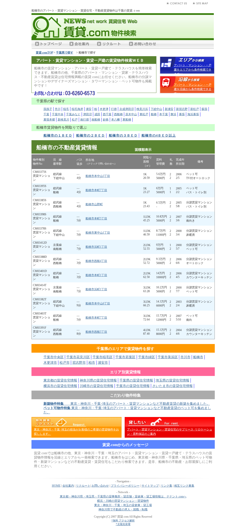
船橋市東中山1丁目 (98, 232)
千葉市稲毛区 (102, 357)
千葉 (46, 114)
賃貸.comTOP (44, 52)
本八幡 (115, 119)
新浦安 (169, 109)
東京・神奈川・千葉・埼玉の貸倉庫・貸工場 (123, 505)
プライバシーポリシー (125, 485)
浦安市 (103, 362)
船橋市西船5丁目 (96, 331)
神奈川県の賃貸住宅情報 (98, 380)
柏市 (91, 362)
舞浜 (173, 114)
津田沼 (87, 114)
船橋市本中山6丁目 (98, 303)
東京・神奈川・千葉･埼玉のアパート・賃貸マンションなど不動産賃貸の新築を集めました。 (126, 403)
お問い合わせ (100, 485)
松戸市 (65, 362)
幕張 (182, 114)
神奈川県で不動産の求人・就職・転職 (123, 509)
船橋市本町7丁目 (96, 190)
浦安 (89, 109)
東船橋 (127, 119)
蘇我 (204, 109)
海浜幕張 (193, 114)
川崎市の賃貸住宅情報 (96, 386)
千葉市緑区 (146, 357)
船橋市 (198, 357)
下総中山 (156, 109)
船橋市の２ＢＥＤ (90, 135)
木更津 (104, 109)
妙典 (106, 119)
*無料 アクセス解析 (123, 520)
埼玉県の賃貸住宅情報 (172, 380)
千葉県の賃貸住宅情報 (136, 380)
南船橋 (96, 119)
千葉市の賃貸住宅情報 (133, 386)
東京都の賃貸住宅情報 (60, 380)
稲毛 (66, 109)
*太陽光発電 (123, 524)
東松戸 (144, 114)
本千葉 (163, 114)
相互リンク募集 (184, 485)
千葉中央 (57, 114)
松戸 (75, 119)
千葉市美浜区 (168, 357)
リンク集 (166, 485)
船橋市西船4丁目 (96, 261)
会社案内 (68, 485)
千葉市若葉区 (125, 357)
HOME (56, 485)
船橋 (154, 114)
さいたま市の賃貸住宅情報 (172, 386)
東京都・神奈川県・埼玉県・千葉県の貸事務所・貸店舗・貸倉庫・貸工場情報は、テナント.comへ (123, 496)
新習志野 (182, 109)
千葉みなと (73, 114)
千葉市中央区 (53, 357)
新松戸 (194, 109)
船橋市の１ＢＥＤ (57, 135)
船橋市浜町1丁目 (96, 246)
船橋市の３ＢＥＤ (123, 135)
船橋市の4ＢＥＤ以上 (158, 135)
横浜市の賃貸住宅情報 (60, 386)
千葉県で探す (64, 52)
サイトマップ (150, 485)
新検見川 (63, 119)
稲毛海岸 (77, 109)
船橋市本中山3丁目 (98, 176)
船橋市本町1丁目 (96, 275)
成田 (97, 114)
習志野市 (79, 362)
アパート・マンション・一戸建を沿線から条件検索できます (192, 89)
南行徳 (84, 119)
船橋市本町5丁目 (96, 218)
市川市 (185, 357)
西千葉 (107, 114)
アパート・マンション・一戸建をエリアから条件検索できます (192, 70)
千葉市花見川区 (78, 357)
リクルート (83, 485)
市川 (58, 109)
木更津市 (50, 362)
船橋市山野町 (94, 204)
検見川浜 (142, 109)
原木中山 (131, 114)
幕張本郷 (49, 119)
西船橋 (118, 114)
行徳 (114, 109)
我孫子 (47, 109)
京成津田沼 (126, 109)
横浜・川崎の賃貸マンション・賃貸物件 (123, 500)
